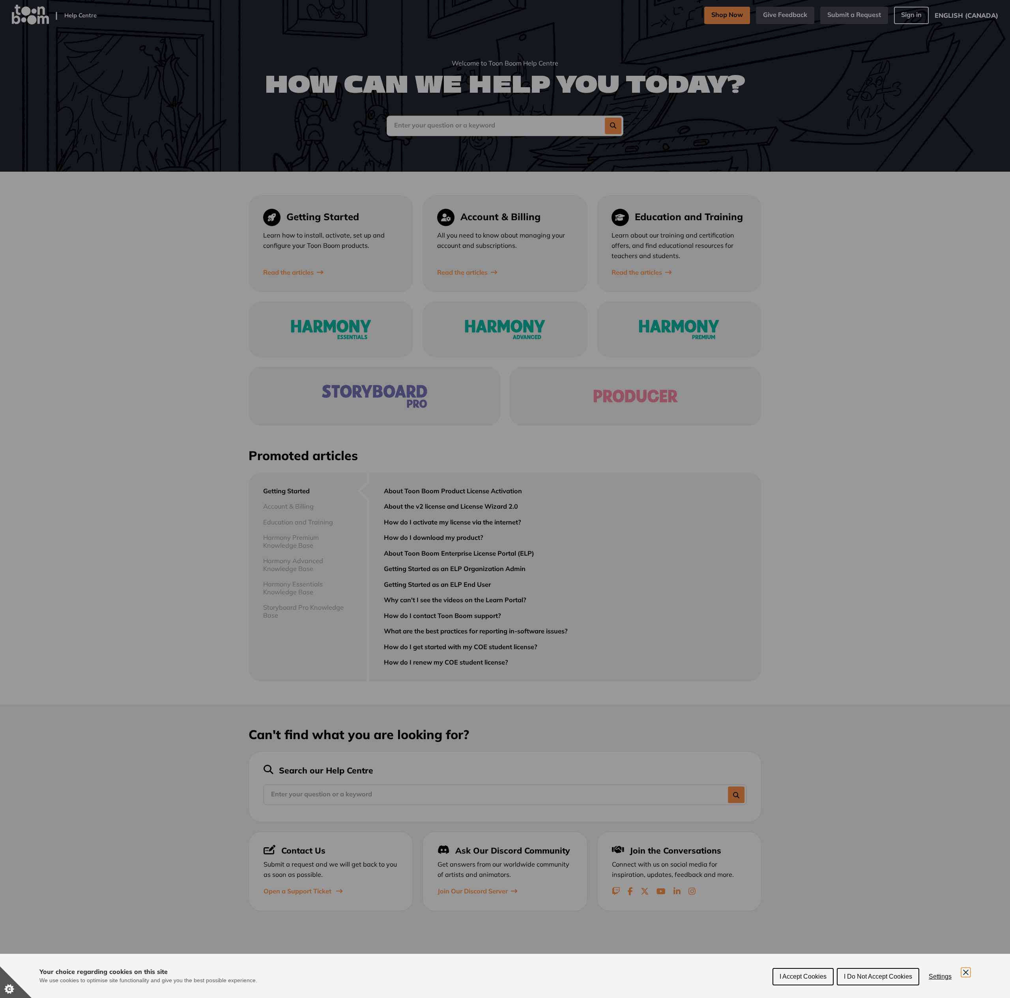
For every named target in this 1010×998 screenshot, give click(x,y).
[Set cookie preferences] (16, 982)
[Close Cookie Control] (966, 972)
